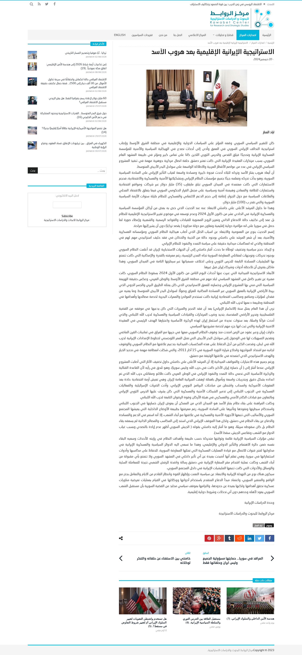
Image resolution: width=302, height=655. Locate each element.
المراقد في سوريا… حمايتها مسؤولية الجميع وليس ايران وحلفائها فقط (233, 557)
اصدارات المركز (258, 42)
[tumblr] (229, 538)
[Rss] (39, 4)
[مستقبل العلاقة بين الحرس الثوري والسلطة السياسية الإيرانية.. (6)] (196, 600)
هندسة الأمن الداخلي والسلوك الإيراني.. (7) (250, 618)
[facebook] (269, 538)
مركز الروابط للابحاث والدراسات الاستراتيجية (66, 220)
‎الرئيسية (270, 42)
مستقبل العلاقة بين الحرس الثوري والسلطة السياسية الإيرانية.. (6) (201, 620)
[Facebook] (54, 4)
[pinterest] (209, 538)
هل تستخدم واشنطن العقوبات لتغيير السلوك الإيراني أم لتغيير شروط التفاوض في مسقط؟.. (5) (144, 622)
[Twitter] (47, 4)
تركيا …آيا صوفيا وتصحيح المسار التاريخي (85, 52)
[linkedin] (249, 538)
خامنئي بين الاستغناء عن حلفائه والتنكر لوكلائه (163, 557)
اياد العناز (258, 525)
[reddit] (239, 538)
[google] (219, 538)
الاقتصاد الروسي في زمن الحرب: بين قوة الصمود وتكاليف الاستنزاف (226, 4)
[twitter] (259, 538)
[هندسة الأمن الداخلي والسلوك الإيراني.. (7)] (250, 600)
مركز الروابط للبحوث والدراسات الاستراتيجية (230, 650)
